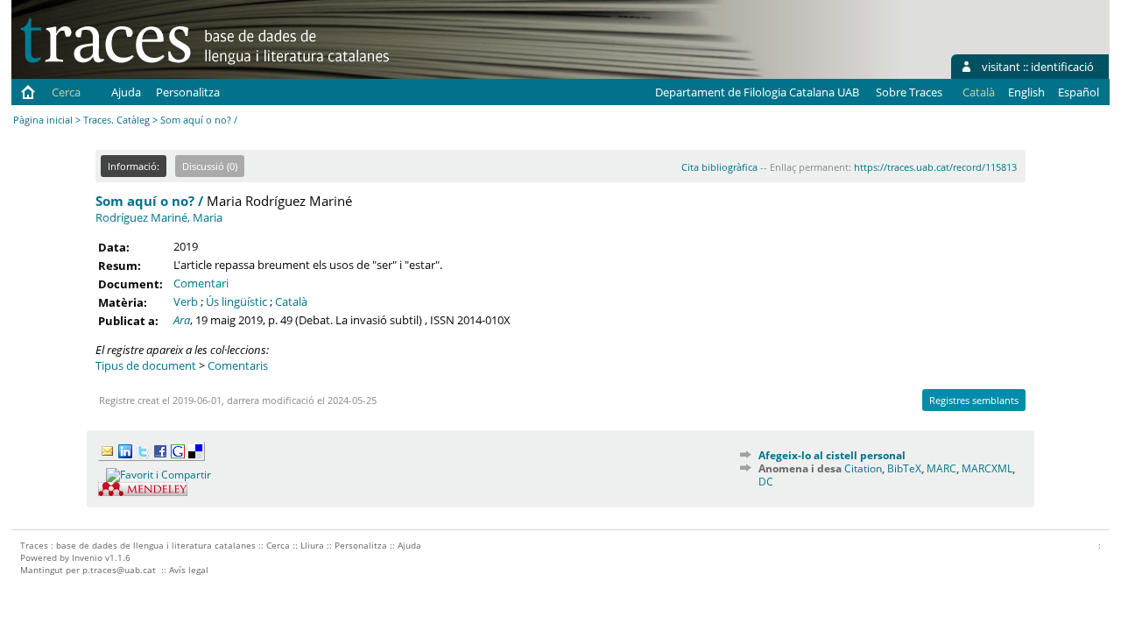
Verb (185, 301)
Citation (863, 468)
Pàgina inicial (43, 119)
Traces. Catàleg (116, 119)
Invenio (87, 557)
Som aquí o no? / (149, 200)
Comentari (201, 283)
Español (1078, 92)
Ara (181, 320)
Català (291, 301)
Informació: (133, 166)
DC (765, 481)
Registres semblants (974, 400)
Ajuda (126, 92)
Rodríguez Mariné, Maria (158, 217)
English (1026, 92)
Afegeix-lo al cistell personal (832, 455)
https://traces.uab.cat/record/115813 (935, 167)
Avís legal (188, 570)
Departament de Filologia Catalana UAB (757, 92)
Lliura (312, 545)
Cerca (66, 92)
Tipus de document (145, 365)
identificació (1062, 66)
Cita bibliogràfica (719, 167)
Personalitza (188, 92)
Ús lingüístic (236, 301)
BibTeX (904, 468)
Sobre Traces (909, 92)
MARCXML (987, 468)
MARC (941, 468)
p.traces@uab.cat (119, 570)
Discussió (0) (209, 166)
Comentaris (238, 365)
